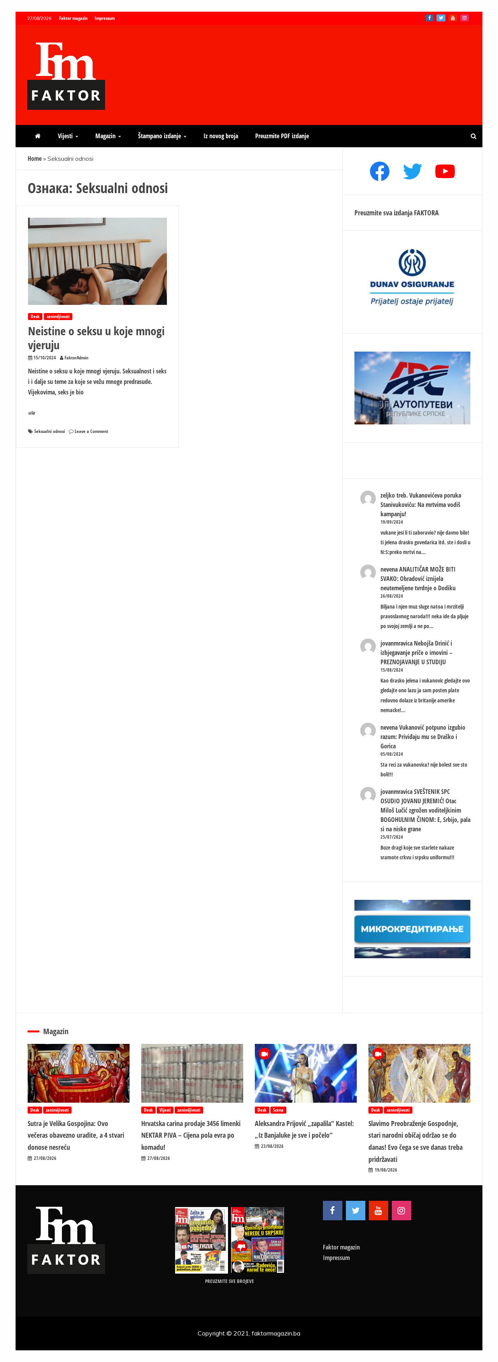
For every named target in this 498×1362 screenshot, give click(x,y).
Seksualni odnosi (49, 431)
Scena (278, 1110)
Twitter (441, 17)
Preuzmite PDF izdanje (282, 136)
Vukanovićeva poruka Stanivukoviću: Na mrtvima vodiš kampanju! (421, 504)
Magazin (105, 136)
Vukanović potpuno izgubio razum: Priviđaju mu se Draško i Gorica (423, 736)
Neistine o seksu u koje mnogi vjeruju (96, 338)
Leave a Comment (91, 431)
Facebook (429, 17)
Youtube (453, 17)
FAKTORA (426, 212)
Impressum (105, 18)
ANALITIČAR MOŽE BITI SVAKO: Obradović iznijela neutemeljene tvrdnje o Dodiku (418, 578)
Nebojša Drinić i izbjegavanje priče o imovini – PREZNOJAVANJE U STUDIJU (416, 652)
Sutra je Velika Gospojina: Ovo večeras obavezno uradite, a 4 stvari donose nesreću (76, 1135)
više (31, 413)
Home (35, 158)
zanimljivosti (58, 316)
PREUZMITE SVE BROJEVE (229, 1281)
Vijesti (65, 136)
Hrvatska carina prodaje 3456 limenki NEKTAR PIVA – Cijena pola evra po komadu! (190, 1135)
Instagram (464, 17)
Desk (35, 316)
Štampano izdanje (159, 136)
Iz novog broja (220, 136)
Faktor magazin (73, 18)
